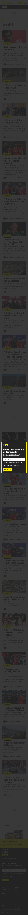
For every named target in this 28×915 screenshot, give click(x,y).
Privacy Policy (10, 464)
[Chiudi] (24, 444)
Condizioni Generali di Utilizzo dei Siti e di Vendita (13, 464)
